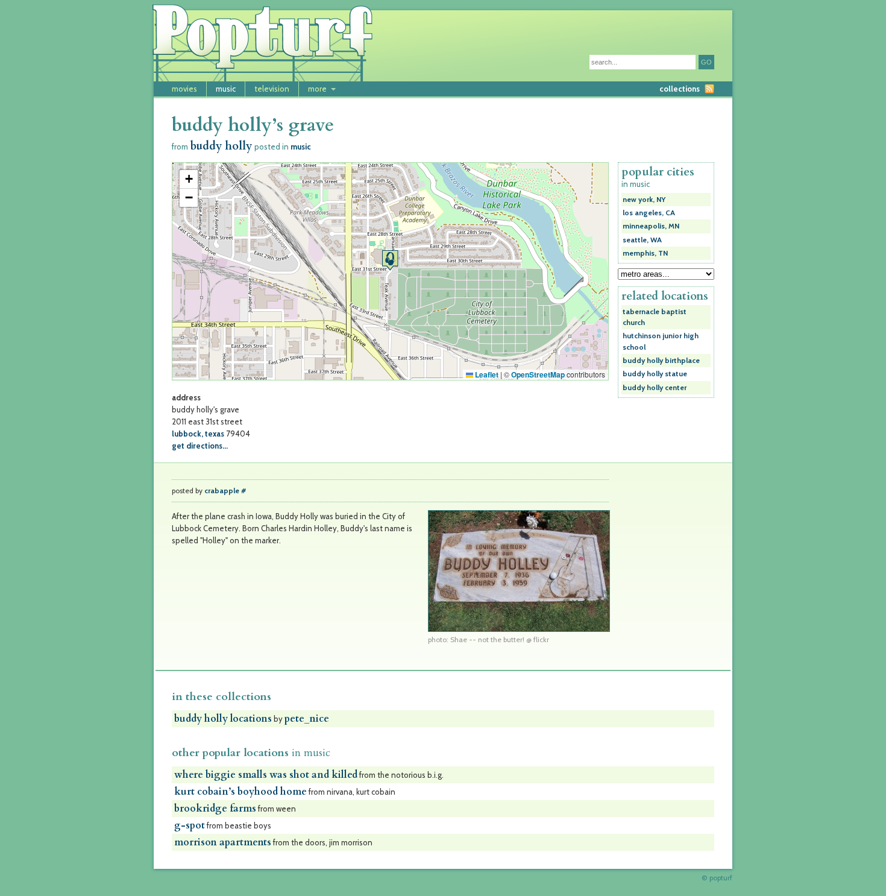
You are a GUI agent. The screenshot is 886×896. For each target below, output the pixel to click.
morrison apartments (222, 842)
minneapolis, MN (651, 226)
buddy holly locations (223, 718)
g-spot (189, 825)
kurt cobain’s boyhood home (240, 791)
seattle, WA (642, 240)
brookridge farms (215, 808)
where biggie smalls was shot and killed (265, 774)
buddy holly (221, 146)
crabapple (221, 491)
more (317, 88)
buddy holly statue (655, 374)
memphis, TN (645, 253)
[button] (390, 260)
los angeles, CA (649, 213)
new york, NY (644, 199)
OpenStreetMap (538, 374)
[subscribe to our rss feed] (709, 88)
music (226, 88)
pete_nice (306, 718)
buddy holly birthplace (661, 360)
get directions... (200, 445)
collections (679, 88)
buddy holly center (654, 387)
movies (184, 88)
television (271, 88)
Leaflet (485, 374)
